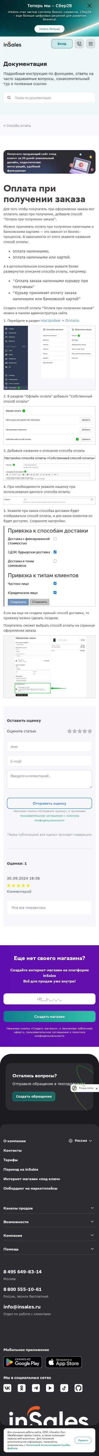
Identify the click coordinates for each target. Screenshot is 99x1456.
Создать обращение (34, 1096)
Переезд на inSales (20, 1169)
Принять (83, 1440)
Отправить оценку (49, 803)
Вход (62, 44)
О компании (14, 1141)
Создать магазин (49, 1016)
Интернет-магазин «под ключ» (31, 1179)
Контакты (12, 1150)
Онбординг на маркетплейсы (30, 1188)
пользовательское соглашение (41, 815)
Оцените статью (21, 731)
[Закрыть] (89, 6)
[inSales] (12, 43)
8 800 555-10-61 (22, 1289)
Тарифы (10, 1160)
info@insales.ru (22, 1307)
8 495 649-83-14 (22, 1271)
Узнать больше (49, 29)
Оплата (71, 320)
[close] (97, 1088)
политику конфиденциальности (60, 1033)
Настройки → (52, 320)
